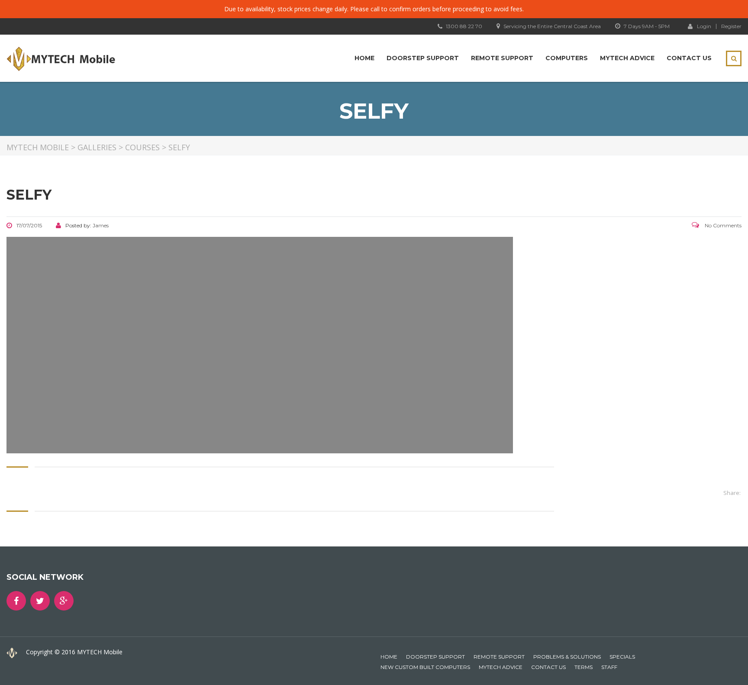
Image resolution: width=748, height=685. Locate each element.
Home (364, 58)
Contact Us (689, 58)
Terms (583, 667)
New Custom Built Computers (425, 667)
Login (704, 26)
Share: (732, 493)
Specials (622, 656)
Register (731, 26)
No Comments (722, 225)
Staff (609, 667)
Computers (566, 58)
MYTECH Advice (627, 58)
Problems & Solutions (567, 656)
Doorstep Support (423, 58)
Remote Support (502, 58)
